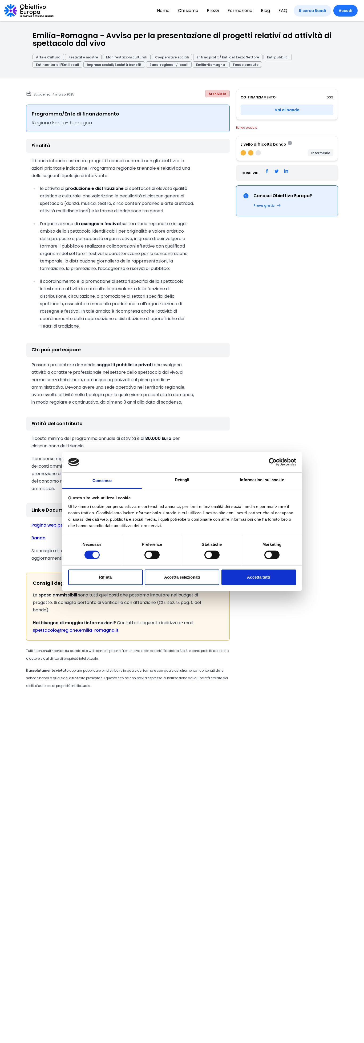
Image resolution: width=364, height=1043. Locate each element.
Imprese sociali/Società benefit (114, 64)
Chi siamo (188, 10)
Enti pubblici (277, 57)
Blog (265, 10)
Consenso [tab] (102, 480)
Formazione (240, 10)
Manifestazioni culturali (126, 57)
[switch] (152, 555)
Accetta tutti (258, 577)
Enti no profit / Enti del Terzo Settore (228, 57)
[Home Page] (29, 10)
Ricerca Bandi (312, 10)
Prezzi (213, 10)
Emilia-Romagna (210, 64)
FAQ (282, 10)
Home (163, 10)
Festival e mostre (83, 57)
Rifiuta (105, 577)
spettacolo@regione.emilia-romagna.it (76, 630)
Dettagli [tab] (182, 479)
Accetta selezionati (182, 577)
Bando (38, 538)
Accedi (345, 10)
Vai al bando (287, 109)
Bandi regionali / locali (168, 64)
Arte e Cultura (48, 57)
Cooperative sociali (172, 57)
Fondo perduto (245, 64)
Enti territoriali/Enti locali (57, 64)
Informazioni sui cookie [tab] (262, 479)
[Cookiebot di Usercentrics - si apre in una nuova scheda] (272, 462)
